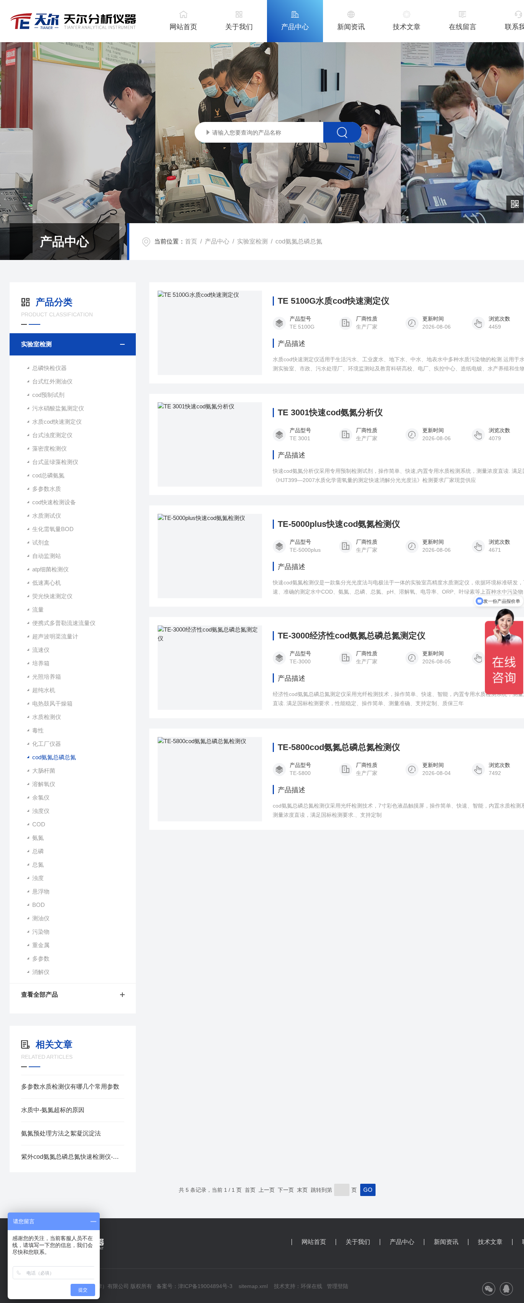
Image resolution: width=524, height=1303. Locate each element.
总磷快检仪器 (49, 368)
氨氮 (38, 837)
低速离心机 (46, 582)
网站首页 (183, 27)
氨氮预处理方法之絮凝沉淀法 (61, 1133)
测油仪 (40, 918)
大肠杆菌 (43, 770)
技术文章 (406, 27)
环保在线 (311, 1286)
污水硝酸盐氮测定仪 (58, 408)
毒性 (38, 730)
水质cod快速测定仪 (57, 421)
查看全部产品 (39, 994)
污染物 (40, 931)
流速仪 (40, 650)
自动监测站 (46, 556)
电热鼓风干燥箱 (52, 703)
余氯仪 (40, 797)
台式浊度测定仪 (52, 435)
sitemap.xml (253, 1286)
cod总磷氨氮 (48, 475)
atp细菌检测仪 (50, 569)
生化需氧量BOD (53, 529)
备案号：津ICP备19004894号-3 (194, 1286)
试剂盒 (40, 542)
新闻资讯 (351, 27)
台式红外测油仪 (52, 381)
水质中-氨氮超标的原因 (52, 1110)
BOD (38, 905)
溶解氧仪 (43, 784)
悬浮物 (40, 891)
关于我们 (239, 27)
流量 (38, 609)
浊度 (38, 878)
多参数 (40, 958)
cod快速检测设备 (54, 502)
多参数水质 (46, 488)
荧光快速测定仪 (52, 596)
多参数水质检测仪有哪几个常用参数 (70, 1086)
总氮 (38, 864)
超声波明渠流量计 (55, 636)
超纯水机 (43, 690)
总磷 (38, 851)
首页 (191, 241)
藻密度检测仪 (49, 448)
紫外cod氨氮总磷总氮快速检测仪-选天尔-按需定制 (72, 1156)
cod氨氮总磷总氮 (298, 241)
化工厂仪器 (46, 743)
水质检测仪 (46, 717)
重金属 (40, 945)
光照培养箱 (46, 676)
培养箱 (40, 663)
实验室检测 (252, 241)
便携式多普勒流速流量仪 (64, 623)
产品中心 (295, 27)
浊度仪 (40, 811)
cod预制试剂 (48, 395)
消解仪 (40, 972)
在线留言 (462, 27)
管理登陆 (337, 1286)
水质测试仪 (46, 515)
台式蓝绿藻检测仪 (55, 462)
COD (38, 824)
